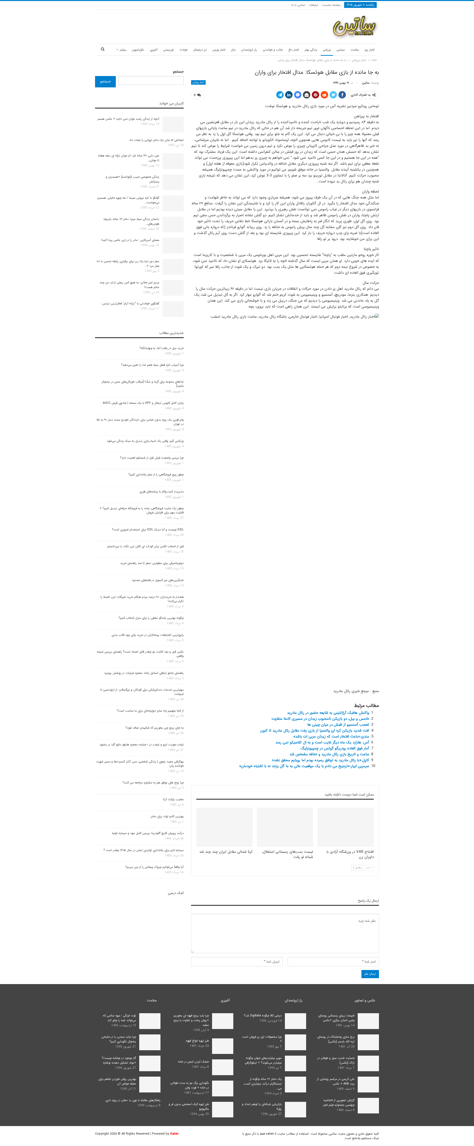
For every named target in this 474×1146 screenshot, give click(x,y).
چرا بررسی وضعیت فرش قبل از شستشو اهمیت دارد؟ (152, 457)
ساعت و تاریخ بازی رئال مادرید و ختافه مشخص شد (329, 754)
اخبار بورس (218, 49)
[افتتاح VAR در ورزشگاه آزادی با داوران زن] (345, 827)
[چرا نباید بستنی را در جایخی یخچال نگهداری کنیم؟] (149, 1042)
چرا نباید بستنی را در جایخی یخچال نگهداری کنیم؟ (118, 1039)
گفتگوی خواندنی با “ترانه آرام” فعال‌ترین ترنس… (129, 303)
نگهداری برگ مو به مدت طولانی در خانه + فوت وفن (189, 1085)
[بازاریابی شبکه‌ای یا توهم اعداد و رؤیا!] (295, 1110)
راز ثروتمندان (249, 49)
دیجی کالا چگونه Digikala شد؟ (263, 1015)
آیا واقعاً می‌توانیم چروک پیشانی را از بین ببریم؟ (154, 867)
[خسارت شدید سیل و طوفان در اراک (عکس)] (368, 1063)
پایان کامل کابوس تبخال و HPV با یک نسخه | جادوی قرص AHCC (143, 403)
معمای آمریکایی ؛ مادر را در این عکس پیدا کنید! (130, 240)
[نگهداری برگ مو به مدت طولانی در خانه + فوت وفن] (222, 1088)
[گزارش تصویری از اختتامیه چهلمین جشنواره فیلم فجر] (368, 1106)
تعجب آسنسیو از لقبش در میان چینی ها (338, 725)
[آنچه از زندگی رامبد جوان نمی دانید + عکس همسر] (173, 124)
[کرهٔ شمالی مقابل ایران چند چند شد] (224, 827)
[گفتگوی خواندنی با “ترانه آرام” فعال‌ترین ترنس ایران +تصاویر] (173, 309)
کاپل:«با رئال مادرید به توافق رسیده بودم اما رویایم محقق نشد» (320, 760)
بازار (233, 49)
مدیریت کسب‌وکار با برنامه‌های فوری (161, 491)
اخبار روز (370, 49)
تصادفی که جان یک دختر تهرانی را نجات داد (156, 140)
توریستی (168, 49)
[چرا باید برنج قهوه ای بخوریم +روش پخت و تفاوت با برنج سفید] (222, 1021)
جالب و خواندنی (273, 49)
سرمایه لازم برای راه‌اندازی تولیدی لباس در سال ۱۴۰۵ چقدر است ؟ (143, 850)
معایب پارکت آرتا (173, 799)
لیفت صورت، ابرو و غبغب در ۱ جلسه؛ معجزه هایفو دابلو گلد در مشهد (141, 744)
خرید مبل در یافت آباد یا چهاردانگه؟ (161, 348)
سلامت (355, 49)
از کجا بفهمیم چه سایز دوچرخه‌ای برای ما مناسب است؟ (150, 710)
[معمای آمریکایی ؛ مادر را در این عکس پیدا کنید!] (173, 245)
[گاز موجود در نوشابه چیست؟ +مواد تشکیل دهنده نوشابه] (149, 1063)
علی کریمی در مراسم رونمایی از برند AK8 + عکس (336, 1081)
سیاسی (340, 49)
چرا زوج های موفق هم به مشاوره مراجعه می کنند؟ (153, 782)
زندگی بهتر (311, 49)
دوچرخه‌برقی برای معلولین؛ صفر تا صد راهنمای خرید (152, 563)
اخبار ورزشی (198, 82)
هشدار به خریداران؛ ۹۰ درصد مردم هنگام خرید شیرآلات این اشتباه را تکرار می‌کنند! (142, 599)
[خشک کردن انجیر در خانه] (222, 1067)
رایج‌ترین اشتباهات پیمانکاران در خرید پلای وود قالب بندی (148, 635)
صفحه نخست (331, 5)
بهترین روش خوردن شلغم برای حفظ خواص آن (117, 1081)
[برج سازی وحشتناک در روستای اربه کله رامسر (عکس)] (368, 1042)
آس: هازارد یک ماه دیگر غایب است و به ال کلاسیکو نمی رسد (322, 742)
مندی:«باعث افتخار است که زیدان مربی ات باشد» (331, 736)
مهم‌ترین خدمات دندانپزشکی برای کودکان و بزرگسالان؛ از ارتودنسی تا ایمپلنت (142, 691)
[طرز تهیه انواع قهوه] (222, 1046)
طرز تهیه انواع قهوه (197, 1040)
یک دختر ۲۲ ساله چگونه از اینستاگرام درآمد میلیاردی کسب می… (263, 1084)
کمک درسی (176, 893)
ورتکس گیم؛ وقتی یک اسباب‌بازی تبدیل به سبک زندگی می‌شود (145, 441)
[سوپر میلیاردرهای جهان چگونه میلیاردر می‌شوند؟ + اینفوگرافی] (295, 1063)
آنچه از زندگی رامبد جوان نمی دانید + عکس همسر (128, 119)
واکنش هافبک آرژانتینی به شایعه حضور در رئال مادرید (328, 713)
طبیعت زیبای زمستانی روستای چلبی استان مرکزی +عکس (336, 1018)
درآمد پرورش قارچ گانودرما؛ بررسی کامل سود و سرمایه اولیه (148, 833)
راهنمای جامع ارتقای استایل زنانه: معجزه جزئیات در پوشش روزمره (144, 673)
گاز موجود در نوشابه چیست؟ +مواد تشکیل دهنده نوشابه (119, 1060)
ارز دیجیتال (200, 49)
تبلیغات (313, 5)
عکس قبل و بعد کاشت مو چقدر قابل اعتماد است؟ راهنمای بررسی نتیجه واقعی (140, 653)
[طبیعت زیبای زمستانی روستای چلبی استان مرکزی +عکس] (368, 1021)
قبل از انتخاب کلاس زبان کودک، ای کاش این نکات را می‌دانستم (145, 546)
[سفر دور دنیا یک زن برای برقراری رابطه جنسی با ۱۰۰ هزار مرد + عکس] (173, 267)
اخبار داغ (293, 49)
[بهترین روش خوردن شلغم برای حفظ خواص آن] (149, 1084)
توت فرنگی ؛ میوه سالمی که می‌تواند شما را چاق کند (119, 1018)
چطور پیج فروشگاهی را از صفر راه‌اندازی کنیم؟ (156, 474)
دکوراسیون (138, 49)
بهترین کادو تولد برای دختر (167, 816)
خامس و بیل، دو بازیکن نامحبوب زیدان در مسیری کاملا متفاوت (320, 719)
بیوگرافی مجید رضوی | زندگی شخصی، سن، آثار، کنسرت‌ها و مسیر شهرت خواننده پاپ (140, 763)
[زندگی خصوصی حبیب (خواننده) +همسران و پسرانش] (173, 182)
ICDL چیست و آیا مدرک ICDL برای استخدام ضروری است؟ (148, 529)
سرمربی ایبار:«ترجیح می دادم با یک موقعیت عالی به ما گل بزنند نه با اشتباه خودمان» (304, 766)
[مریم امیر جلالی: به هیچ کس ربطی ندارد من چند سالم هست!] (173, 288)
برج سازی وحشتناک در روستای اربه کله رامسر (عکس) (336, 1039)
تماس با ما (298, 5)
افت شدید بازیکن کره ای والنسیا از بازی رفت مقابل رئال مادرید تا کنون (314, 731)
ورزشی (327, 49)
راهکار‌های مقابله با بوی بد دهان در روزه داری (132, 1100)
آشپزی (154, 49)
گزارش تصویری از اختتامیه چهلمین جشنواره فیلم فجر (339, 1102)
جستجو (178, 71)
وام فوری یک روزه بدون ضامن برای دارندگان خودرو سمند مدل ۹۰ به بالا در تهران (140, 421)
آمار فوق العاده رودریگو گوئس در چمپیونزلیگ (335, 748)
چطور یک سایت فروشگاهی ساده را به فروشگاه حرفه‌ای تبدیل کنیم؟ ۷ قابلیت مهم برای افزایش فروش (142, 510)
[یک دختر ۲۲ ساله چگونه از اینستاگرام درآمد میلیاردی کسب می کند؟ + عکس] (295, 1084)
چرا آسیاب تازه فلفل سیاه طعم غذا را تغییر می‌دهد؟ (152, 365)
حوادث (183, 49)
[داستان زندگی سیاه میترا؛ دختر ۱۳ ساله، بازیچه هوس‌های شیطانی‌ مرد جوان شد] (173, 225)
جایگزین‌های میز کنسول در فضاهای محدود (158, 580)
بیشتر (123, 49)
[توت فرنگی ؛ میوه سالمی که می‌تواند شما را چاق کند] (149, 1021)
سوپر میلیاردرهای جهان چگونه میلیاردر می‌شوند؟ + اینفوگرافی (263, 1060)
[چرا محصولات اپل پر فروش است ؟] (295, 1042)
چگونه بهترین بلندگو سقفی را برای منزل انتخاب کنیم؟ (151, 618)
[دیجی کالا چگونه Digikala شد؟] (295, 1021)
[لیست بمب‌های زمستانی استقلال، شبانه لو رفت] (285, 827)
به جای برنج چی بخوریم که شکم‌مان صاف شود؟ (154, 727)
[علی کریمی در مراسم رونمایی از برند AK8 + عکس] (368, 1084)
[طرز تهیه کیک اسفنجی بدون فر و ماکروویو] (222, 1110)
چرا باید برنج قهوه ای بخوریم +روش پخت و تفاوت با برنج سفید (191, 1020)
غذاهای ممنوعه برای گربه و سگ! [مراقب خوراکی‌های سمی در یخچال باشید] (142, 383)
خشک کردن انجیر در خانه (193, 1061)
